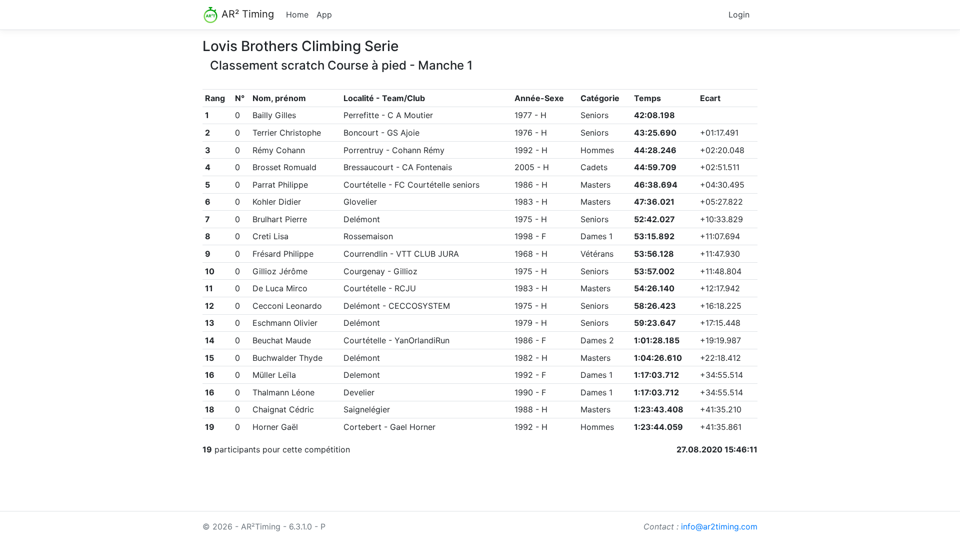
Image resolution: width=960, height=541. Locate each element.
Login (739, 15)
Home (297, 15)
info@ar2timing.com (719, 526)
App (324, 15)
